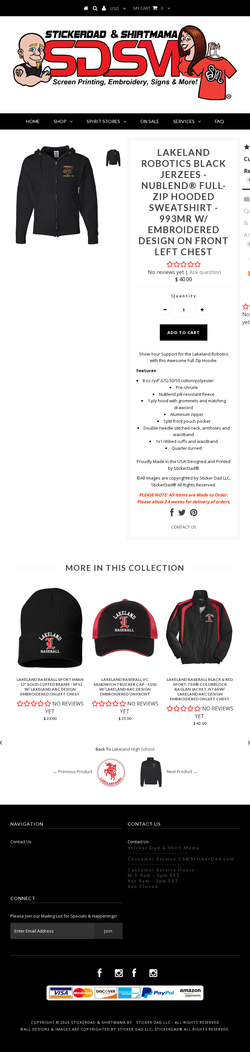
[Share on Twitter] (182, 514)
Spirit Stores (103, 121)
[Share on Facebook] (172, 514)
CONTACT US (183, 527)
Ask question (205, 272)
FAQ (219, 121)
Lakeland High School (133, 749)
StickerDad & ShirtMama (98, 1022)
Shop (60, 121)
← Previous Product (72, 771)
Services (184, 121)
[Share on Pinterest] (193, 514)
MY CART (148, 8)
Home (33, 121)
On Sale (149, 121)
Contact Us (21, 842)
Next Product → (182, 771)
